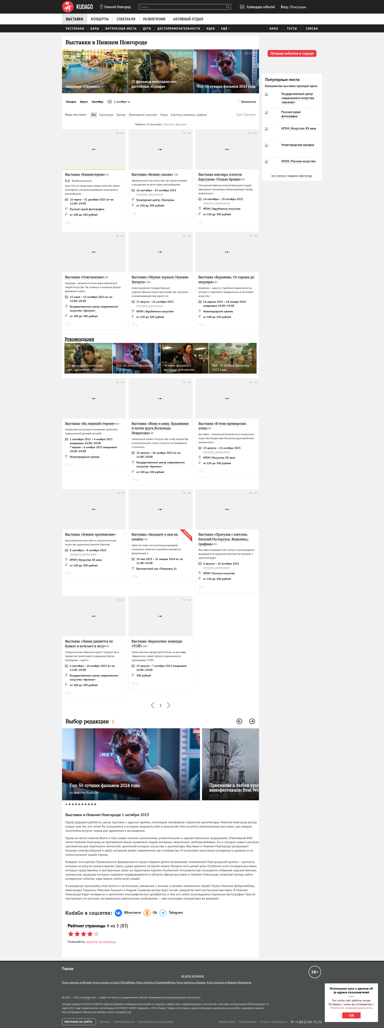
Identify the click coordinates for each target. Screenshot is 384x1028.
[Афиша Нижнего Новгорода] (77, 7)
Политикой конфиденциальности (351, 1008)
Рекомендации (79, 339)
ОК (351, 1015)
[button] (239, 721)
